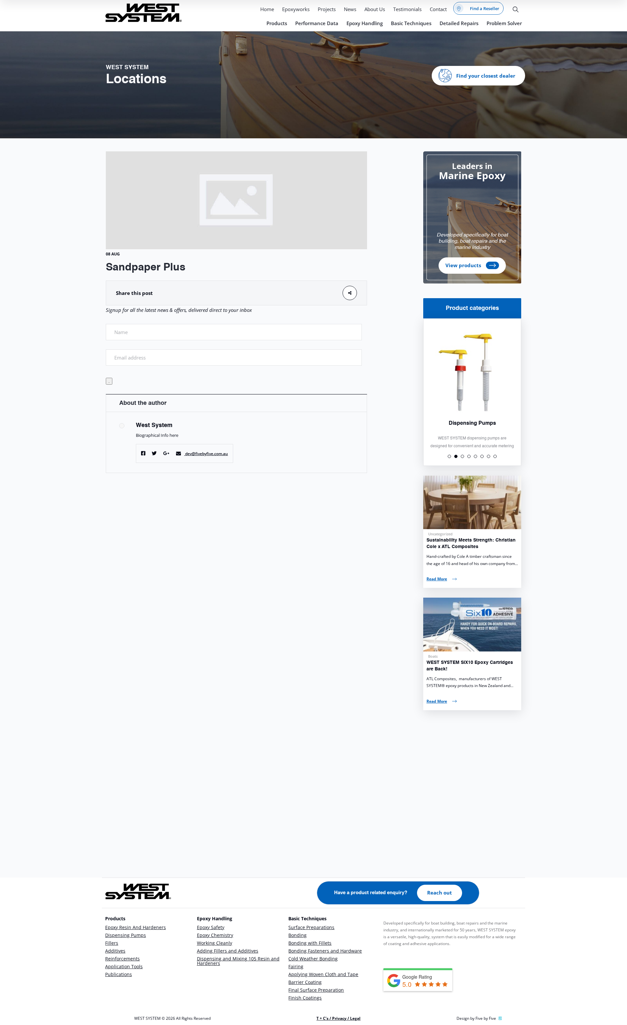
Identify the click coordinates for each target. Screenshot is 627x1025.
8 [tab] (495, 456)
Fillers (111, 943)
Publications (118, 974)
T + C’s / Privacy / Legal (338, 1018)
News (350, 9)
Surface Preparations (311, 927)
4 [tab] (469, 456)
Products (276, 23)
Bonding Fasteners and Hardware (325, 951)
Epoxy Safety (210, 927)
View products (463, 265)
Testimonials (407, 9)
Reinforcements (122, 959)
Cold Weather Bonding (313, 959)
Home (267, 9)
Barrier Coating (305, 982)
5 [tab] (475, 456)
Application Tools (124, 966)
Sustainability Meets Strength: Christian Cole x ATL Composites (471, 543)
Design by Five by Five (476, 1018)
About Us (374, 9)
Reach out (439, 892)
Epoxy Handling (364, 23)
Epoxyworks (296, 9)
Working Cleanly (214, 943)
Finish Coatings (305, 998)
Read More (436, 579)
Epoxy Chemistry (215, 935)
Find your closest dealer (485, 75)
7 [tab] (488, 456)
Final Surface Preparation (316, 990)
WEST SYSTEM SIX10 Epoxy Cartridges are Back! (469, 665)
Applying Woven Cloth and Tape (323, 974)
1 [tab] (449, 456)
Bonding (297, 935)
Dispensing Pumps (125, 935)
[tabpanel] (472, 384)
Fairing (295, 966)
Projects (327, 9)
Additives (115, 951)
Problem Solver (504, 23)
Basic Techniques (411, 23)
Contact (438, 9)
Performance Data (316, 23)
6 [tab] (482, 456)
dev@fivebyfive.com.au (206, 453)
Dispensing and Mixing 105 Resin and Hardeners (238, 961)
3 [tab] (462, 456)
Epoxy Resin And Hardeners (135, 927)
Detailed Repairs (459, 23)
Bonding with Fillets (309, 943)
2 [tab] (456, 456)
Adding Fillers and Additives (227, 951)
